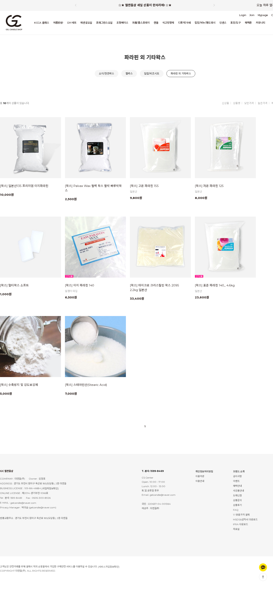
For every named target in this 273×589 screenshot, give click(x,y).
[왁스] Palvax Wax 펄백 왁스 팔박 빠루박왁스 (93, 188)
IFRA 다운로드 (240, 524)
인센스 (222, 22)
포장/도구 (235, 22)
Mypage (263, 15)
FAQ (235, 509)
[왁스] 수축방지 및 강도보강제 (19, 385)
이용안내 (199, 481)
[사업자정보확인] (50, 488)
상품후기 (237, 505)
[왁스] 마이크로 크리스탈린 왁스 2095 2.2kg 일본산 (154, 287)
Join (251, 15)
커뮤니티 (260, 22)
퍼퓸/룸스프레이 (141, 22)
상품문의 (237, 500)
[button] (214, 5)
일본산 (133, 191)
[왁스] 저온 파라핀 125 (209, 186)
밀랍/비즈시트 (151, 73)
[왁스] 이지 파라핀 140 (79, 285)
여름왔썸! (58, 22)
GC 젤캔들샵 (6, 471)
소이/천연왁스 (106, 73)
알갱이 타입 (71, 291)
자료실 (236, 529)
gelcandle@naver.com (23, 502)
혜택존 (248, 22)
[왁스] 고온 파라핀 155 (144, 186)
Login (242, 15)
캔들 (156, 22)
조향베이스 (122, 22)
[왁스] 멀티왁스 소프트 (14, 285)
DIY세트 (72, 22)
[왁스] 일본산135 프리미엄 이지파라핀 (24, 186)
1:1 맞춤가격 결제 (241, 514)
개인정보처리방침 (204, 471)
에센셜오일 (86, 22)
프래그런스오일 (104, 22)
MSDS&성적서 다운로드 (245, 519)
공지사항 (237, 476)
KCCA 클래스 (41, 22)
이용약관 (199, 476)
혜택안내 (237, 485)
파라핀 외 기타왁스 (181, 73)
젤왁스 (129, 73)
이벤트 (236, 481)
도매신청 (237, 495)
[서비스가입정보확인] (108, 566)
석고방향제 (168, 22)
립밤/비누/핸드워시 (205, 22)
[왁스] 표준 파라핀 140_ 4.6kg (215, 285)
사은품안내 (238, 490)
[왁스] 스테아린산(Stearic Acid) (86, 385)
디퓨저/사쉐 (184, 22)
